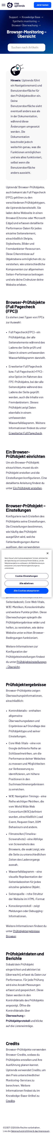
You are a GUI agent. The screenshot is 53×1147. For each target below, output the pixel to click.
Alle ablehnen (26, 583)
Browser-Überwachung (25, 25)
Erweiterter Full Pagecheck (25, 433)
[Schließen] (47, 553)
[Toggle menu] (3, 4)
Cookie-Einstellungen (26, 576)
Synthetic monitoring (25, 21)
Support (13, 17)
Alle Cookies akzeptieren (26, 591)
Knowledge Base (31, 17)
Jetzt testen (43, 5)
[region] (26, 573)
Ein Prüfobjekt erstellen (27, 488)
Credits (10, 1101)
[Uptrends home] (16, 5)
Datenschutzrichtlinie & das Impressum (30, 1131)
